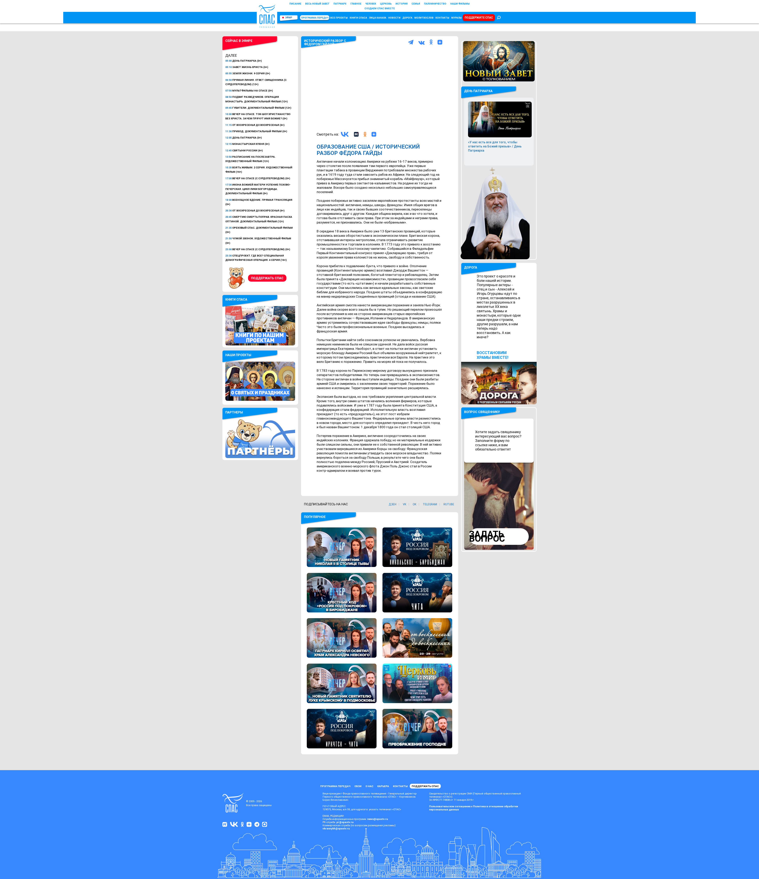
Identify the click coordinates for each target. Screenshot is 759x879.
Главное (355, 3)
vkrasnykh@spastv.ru (336, 828)
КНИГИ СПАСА (358, 17)
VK (404, 504)
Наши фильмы (460, 3)
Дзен (392, 504)
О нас (369, 786)
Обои (358, 786)
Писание (295, 3)
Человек (370, 3)
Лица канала (377, 17)
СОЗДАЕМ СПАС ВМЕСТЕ (379, 8)
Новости (394, 17)
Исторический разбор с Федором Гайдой (325, 42)
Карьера (383, 786)
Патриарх (339, 3)
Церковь (386, 3)
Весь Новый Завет (317, 3)
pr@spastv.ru (345, 822)
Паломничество (435, 3)
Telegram (430, 504)
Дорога (407, 17)
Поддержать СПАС (267, 278)
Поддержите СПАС (479, 17)
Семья (416, 3)
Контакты (442, 17)
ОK (414, 504)
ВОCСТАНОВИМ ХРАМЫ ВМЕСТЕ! (492, 355)
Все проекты (339, 17)
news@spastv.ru (377, 819)
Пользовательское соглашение (449, 806)
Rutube (449, 504)
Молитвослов (423, 17)
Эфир (288, 17)
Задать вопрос (487, 536)
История (402, 3)
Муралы (456, 17)
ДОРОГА (470, 267)
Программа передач (314, 17)
